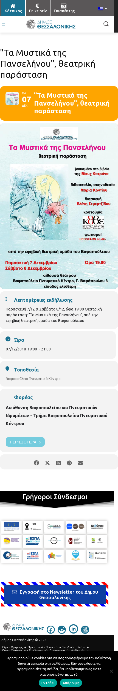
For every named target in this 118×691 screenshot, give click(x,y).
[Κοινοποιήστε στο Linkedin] (58, 462)
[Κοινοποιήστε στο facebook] (36, 462)
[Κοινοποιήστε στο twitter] (47, 462)
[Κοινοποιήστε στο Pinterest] (69, 462)
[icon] (50, 632)
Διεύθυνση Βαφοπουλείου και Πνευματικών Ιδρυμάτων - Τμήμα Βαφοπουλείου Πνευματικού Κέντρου (56, 415)
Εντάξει (47, 683)
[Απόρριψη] (111, 671)
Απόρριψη (71, 683)
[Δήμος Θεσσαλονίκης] (51, 24)
